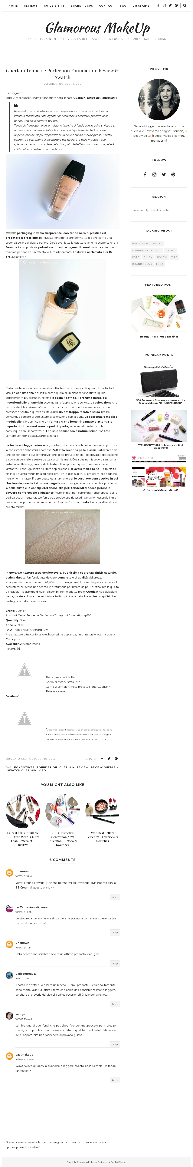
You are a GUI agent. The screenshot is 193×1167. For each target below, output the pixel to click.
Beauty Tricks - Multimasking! (159, 336)
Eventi (171, 250)
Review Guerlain (105, 767)
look (159, 264)
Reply (115, 896)
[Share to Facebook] (102, 759)
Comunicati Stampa (147, 250)
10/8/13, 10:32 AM (24, 1059)
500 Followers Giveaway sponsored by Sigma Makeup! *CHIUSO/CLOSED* (160, 401)
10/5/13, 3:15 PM (23, 876)
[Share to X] (109, 759)
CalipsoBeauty (25, 973)
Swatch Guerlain (21, 770)
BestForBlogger (118, 1162)
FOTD (135, 257)
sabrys (20, 1014)
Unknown (22, 871)
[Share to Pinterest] (116, 759)
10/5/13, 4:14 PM (23, 912)
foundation (47, 767)
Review (83, 767)
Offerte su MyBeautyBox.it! (160, 490)
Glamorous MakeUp (96, 27)
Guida (148, 257)
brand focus (142, 264)
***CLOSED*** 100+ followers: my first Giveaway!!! (160, 446)
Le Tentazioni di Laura (31, 907)
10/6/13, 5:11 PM (23, 947)
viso (42, 770)
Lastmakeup (24, 1054)
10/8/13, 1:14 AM (23, 1019)
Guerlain (66, 767)
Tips (174, 257)
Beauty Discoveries (147, 243)
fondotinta (24, 767)
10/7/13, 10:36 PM (24, 978)
